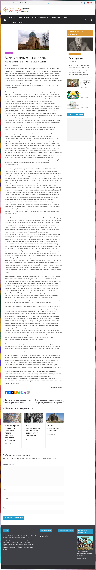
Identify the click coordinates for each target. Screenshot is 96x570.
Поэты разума (76, 58)
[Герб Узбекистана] (73, 95)
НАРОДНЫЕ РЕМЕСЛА (16, 22)
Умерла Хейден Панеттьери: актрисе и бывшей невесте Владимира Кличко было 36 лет (51, 4)
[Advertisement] (80, 129)
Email (5, 499)
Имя (5, 490)
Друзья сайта (44, 536)
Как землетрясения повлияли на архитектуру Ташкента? (33, 430)
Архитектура (9, 53)
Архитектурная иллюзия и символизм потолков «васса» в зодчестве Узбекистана (12, 432)
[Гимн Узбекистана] (73, 105)
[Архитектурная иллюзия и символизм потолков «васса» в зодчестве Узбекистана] (12, 414)
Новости (12, 17)
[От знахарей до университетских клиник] (73, 84)
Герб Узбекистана (85, 94)
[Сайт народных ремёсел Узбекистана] (5, 20)
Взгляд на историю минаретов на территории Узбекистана (18, 401)
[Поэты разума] (80, 44)
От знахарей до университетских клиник (86, 83)
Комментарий (9, 464)
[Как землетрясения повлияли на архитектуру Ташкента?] (33, 414)
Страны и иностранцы (59, 17)
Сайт (4, 508)
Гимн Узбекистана (85, 104)
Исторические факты (40, 17)
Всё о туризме (23, 17)
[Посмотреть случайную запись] (91, 20)
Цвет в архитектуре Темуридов (53, 428)
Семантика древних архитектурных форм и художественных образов (48, 401)
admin (16, 65)
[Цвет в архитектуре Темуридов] (55, 414)
